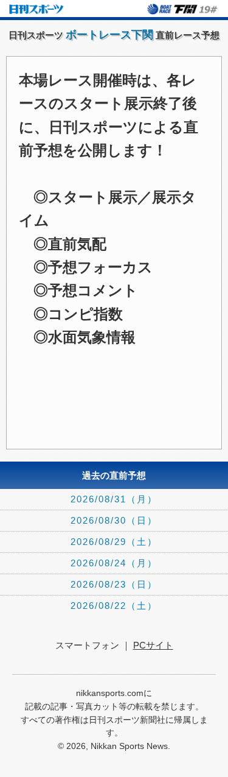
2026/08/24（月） (114, 563)
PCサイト (153, 645)
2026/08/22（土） (114, 605)
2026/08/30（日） (114, 520)
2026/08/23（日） (114, 584)
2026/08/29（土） (114, 541)
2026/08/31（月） (114, 499)
